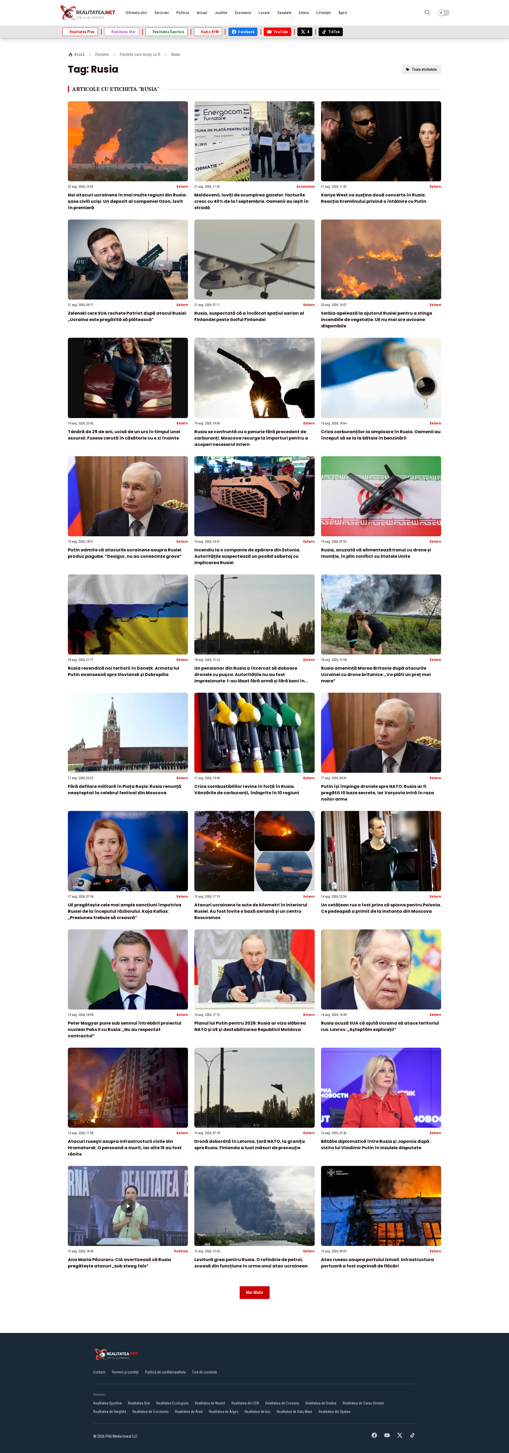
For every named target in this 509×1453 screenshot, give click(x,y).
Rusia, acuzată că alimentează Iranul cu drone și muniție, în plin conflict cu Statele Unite (376, 553)
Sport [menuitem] (342, 13)
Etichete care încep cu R (140, 54)
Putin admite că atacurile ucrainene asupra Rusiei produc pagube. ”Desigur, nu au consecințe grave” (125, 553)
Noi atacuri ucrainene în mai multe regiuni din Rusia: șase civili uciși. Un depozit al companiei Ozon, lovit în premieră (127, 201)
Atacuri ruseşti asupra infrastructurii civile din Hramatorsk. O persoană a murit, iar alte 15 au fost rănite (125, 1147)
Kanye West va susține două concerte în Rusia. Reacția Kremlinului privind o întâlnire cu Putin (373, 198)
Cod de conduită (204, 1372)
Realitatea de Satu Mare (294, 1412)
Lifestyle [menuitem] (323, 13)
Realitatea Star (139, 1403)
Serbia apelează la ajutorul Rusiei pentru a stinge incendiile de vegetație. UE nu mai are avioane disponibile (376, 319)
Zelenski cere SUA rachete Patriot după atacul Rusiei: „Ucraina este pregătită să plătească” (127, 316)
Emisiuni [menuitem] (162, 13)
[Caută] (427, 13)
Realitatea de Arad (189, 1412)
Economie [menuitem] (243, 13)
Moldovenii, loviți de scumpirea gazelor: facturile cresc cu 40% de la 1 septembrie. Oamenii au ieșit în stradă (251, 201)
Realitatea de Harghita (109, 1412)
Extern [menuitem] (304, 13)
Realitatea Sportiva (107, 1403)
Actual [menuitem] (202, 13)
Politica (181, 1251)
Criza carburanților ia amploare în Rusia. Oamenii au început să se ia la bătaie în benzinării (381, 435)
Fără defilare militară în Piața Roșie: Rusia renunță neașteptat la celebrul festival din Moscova (124, 789)
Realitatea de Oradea (320, 1403)
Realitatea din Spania (334, 1412)
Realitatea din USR (245, 1403)
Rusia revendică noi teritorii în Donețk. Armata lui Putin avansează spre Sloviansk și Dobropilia (123, 671)
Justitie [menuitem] (221, 13)
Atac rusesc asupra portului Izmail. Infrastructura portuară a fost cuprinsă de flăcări (377, 1263)
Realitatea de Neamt (210, 1403)
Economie (306, 186)
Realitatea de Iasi (257, 1412)
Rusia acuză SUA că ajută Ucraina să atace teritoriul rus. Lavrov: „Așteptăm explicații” (380, 1026)
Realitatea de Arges (223, 1412)
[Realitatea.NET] (88, 12)
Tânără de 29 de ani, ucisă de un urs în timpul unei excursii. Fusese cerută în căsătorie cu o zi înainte (124, 435)
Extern (182, 186)
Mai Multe (254, 1292)
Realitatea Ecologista (172, 1403)
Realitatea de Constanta (151, 1412)
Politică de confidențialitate (165, 1372)
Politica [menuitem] (182, 13)
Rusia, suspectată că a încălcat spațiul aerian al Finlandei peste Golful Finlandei (249, 316)
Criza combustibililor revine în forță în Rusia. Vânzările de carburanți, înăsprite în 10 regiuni (246, 789)
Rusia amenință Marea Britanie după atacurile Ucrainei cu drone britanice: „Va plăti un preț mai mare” (376, 674)
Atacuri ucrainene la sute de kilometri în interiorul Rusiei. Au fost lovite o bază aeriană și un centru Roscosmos (250, 911)
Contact (99, 1372)
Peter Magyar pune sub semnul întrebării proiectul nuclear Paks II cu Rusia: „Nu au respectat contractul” (124, 1029)
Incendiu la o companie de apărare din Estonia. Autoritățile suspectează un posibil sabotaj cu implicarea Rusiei (247, 556)
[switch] (444, 13)
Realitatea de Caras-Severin (363, 1403)
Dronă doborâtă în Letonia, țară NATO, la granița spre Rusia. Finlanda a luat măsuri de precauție (249, 1144)
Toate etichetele (424, 69)
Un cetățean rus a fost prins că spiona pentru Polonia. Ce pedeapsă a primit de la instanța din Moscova (381, 908)
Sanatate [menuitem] (284, 13)
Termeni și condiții (125, 1372)
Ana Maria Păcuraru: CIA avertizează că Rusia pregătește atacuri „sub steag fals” (119, 1263)
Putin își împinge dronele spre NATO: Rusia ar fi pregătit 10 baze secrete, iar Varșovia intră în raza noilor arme (377, 792)
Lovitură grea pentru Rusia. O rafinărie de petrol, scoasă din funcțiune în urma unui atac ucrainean (251, 1263)
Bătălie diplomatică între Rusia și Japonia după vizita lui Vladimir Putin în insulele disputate (375, 1144)
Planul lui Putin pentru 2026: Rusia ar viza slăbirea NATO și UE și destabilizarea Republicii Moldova (250, 1026)
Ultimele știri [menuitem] (136, 13)
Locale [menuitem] (264, 13)
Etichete (102, 54)
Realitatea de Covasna (282, 1403)
